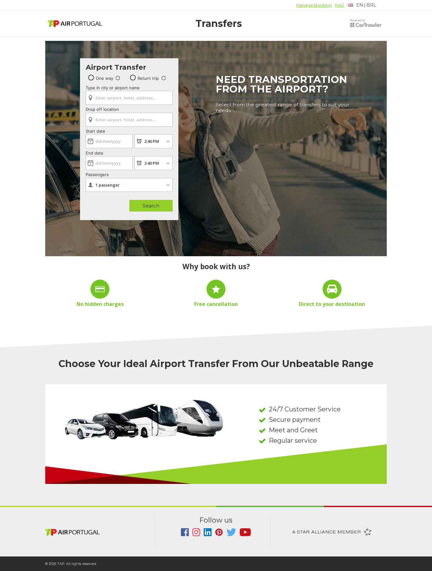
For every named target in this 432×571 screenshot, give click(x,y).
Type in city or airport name (113, 87)
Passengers (97, 174)
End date (94, 152)
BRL (371, 5)
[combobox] (129, 96)
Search (151, 206)
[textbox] (355, 5)
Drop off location (102, 109)
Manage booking (314, 5)
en (359, 5)
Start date (95, 131)
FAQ (339, 5)
